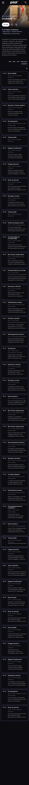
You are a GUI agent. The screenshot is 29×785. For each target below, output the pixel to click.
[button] (27, 68)
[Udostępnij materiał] (16, 24)
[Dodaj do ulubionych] (12, 24)
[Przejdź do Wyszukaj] (25, 2)
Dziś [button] (10, 61)
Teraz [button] (13, 61)
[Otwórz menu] (3, 2)
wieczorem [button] (24, 61)
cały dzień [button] (24, 63)
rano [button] (18, 61)
